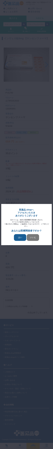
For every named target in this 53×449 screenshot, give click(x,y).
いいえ (33, 237)
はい (20, 237)
